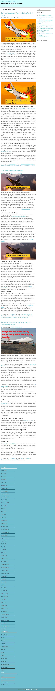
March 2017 (4, 629)
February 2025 (4, 523)
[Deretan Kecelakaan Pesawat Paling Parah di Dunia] (18, 41)
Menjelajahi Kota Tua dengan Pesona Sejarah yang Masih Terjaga (45, 21)
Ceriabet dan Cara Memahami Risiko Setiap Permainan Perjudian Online (45, 30)
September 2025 (5, 502)
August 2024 (4, 541)
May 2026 (3, 479)
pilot (14, 317)
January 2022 (4, 611)
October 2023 (4, 570)
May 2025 (3, 514)
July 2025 (3, 508)
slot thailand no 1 (26, 209)
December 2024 (5, 529)
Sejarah (3, 655)
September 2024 (5, 538)
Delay (22, 458)
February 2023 (4, 593)
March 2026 (4, 485)
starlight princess (5, 664)
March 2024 (4, 555)
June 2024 (3, 546)
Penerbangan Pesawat (17, 316)
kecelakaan (4, 165)
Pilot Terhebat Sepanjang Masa (12, 171)
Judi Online (4, 637)
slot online (3, 661)
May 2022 (3, 599)
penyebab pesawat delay (9, 443)
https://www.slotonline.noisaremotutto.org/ (26, 108)
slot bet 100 (4, 658)
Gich (12, 17)
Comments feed (5, 682)
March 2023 (4, 590)
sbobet (2, 652)
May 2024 (3, 549)
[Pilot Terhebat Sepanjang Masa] (18, 190)
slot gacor (16, 70)
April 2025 (3, 517)
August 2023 (4, 576)
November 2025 (5, 497)
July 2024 (3, 544)
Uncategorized (4, 667)
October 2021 (4, 617)
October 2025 (4, 500)
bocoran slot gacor (5, 403)
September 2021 (5, 620)
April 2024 (3, 552)
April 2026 (3, 482)
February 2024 (4, 558)
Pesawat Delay (20, 459)
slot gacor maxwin (11, 53)
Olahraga (3, 643)
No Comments (19, 17)
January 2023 (4, 596)
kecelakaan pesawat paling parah (15, 165)
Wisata (2, 670)
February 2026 (4, 488)
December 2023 (5, 564)
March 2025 (4, 520)
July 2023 (3, 579)
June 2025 (3, 511)
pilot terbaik (18, 317)
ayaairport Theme (22, 689)
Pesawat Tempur (8, 317)
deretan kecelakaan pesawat (27, 164)
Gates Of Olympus (5, 635)
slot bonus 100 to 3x (28, 420)
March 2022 (4, 605)
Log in (2, 676)
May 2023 (3, 585)
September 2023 (5, 573)
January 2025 (4, 526)
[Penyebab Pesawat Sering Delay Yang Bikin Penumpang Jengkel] (18, 353)
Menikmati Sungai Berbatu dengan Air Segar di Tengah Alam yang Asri (45, 16)
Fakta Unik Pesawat (25, 314)
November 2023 (5, 567)
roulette (3, 649)
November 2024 (5, 532)
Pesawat (33, 165)
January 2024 (4, 561)
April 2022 (3, 602)
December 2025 (5, 494)
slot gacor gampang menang (19, 216)
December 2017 (5, 626)
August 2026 (4, 470)
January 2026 (4, 491)
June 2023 (3, 582)
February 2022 (4, 608)
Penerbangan (12, 164)
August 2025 (4, 505)
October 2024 (4, 535)
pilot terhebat (24, 317)
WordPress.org (4, 685)
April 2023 (3, 588)
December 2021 (5, 614)
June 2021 (3, 623)
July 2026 (3, 473)
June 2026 (3, 476)
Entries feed (4, 679)
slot (6, 271)
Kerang (3, 640)
